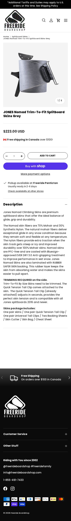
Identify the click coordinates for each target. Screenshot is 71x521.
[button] (58, 20)
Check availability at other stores (26, 191)
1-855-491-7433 (13, 480)
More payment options (35, 174)
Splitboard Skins (20, 37)
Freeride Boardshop (20, 513)
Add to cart (47, 155)
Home (6, 37)
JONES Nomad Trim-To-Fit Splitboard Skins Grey (26, 38)
